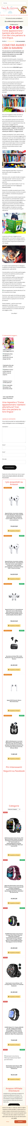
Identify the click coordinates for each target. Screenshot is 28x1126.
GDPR (15, 1118)
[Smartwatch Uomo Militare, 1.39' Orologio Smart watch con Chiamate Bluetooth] (14, 970)
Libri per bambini (21, 41)
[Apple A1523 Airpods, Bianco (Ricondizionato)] (14, 687)
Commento (5, 426)
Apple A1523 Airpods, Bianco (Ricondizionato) (14, 700)
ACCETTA (20, 1121)
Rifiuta (7, 1121)
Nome (4, 445)
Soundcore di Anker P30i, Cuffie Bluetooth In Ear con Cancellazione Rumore (14, 657)
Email (3, 452)
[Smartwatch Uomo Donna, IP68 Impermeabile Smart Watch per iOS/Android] (14, 1058)
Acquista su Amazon (15, 531)
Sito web (4, 459)
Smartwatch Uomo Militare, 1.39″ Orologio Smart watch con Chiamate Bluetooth (14, 984)
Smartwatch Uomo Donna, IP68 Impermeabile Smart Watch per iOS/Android (14, 1067)
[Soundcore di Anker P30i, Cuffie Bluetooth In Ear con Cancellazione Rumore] (14, 643)
